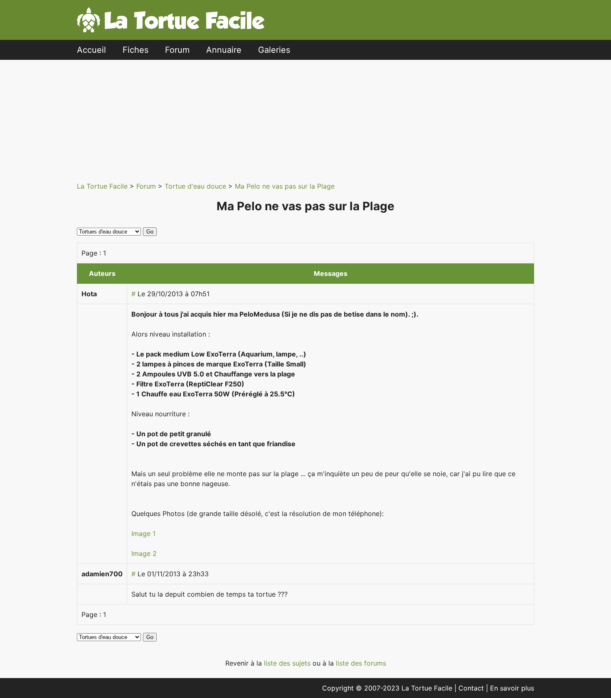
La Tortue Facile (103, 186)
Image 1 (143, 533)
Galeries (274, 50)
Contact (472, 688)
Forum (177, 50)
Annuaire (223, 50)
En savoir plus (512, 688)
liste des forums (361, 663)
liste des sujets (288, 663)
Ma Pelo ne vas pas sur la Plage (285, 186)
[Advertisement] (305, 118)
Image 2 (144, 553)
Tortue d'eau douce (196, 186)
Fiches (135, 50)
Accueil (91, 50)
